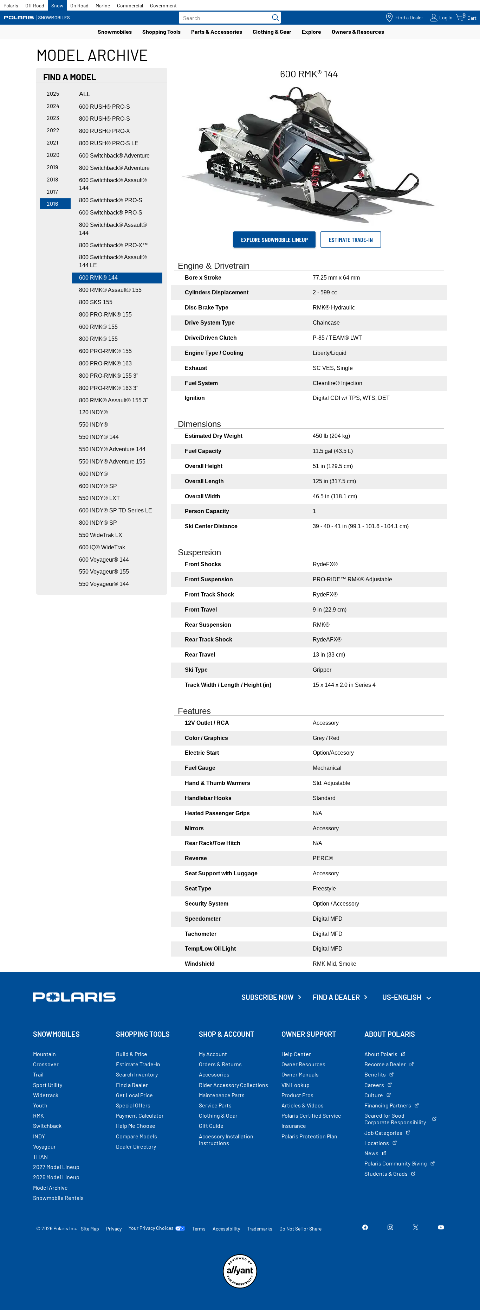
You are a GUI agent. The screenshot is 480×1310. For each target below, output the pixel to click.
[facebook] (365, 1228)
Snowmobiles (115, 31)
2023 (53, 117)
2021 (52, 142)
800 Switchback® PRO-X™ (113, 245)
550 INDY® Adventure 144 (112, 449)
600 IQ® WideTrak (102, 547)
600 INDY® (93, 474)
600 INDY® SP (98, 486)
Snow (57, 5)
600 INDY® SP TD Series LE (115, 510)
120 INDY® (93, 412)
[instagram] (390, 1228)
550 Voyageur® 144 (104, 584)
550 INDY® (93, 425)
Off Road (34, 5)
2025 (53, 93)
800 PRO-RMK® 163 (105, 363)
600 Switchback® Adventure (114, 156)
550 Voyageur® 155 (104, 572)
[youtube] (441, 1228)
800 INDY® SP (98, 523)
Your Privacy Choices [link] (151, 1228)
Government (163, 5)
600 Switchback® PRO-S (110, 213)
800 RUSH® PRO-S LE (108, 143)
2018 (52, 179)
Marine (103, 5)
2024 (53, 105)
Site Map (90, 1229)
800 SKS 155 (95, 302)
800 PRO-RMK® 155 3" (108, 376)
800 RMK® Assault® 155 (110, 290)
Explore (311, 31)
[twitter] (416, 1228)
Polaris (11, 5)
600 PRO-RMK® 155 (105, 351)
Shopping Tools (161, 31)
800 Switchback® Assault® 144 (113, 229)
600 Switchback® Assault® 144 (113, 184)
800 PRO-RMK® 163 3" (108, 388)
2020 (53, 154)
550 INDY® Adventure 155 (112, 462)
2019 (52, 167)
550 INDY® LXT (99, 498)
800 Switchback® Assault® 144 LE (113, 261)
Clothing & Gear (272, 31)
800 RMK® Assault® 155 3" (113, 400)
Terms (199, 1229)
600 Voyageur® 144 (104, 560)
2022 (53, 130)
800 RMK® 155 (98, 339)
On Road (79, 5)
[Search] (274, 18)
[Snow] (37, 17)
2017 (52, 191)
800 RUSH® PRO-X (104, 131)
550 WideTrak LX (100, 535)
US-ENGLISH (402, 997)
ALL (84, 93)
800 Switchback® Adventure (114, 168)
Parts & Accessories (216, 31)
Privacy (114, 1229)
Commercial (130, 5)
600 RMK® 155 (98, 327)
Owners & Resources (358, 31)
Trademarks (259, 1229)
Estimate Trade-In (351, 239)
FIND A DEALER (336, 997)
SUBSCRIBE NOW (267, 997)
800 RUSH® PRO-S (104, 119)
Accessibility (226, 1229)
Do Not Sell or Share (300, 1229)
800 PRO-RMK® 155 (105, 315)
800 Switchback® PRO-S (110, 200)
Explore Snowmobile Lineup (274, 239)
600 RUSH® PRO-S (104, 107)
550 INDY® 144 (99, 437)
